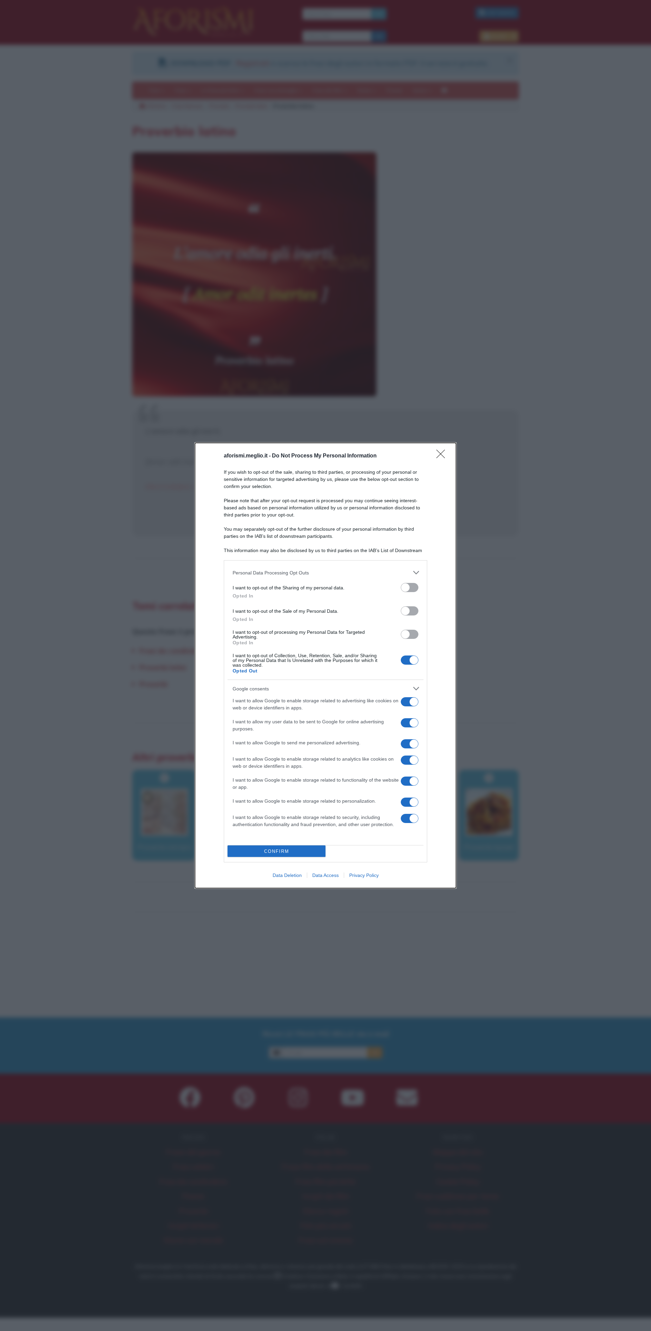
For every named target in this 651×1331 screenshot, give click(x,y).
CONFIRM (276, 851)
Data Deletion (287, 875)
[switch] (409, 587)
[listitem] (325, 572)
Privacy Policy (364, 875)
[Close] (442, 456)
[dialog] (325, 665)
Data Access (325, 875)
